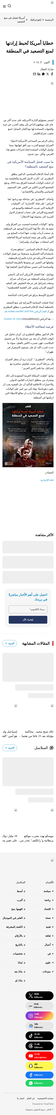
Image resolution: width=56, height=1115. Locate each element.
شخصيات (19, 954)
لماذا (21, 963)
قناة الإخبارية (47, 480)
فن (49, 953)
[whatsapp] (43, 74)
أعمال (47, 944)
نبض (35, 1005)
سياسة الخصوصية (45, 1098)
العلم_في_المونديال (13, 918)
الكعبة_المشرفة (15, 927)
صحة (48, 918)
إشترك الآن (28, 619)
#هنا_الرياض (40, 311)
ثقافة (48, 935)
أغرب (21, 900)
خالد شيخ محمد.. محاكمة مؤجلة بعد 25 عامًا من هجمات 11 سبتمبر (36, 734)
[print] (52, 74)
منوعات (47, 971)
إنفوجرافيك (35, 19)
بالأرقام (20, 936)
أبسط (21, 891)
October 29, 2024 (12, 319)
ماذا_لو (20, 980)
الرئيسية (49, 19)
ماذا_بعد (19, 971)
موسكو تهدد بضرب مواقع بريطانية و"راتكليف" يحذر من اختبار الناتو (37, 838)
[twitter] (47, 74)
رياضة (47, 900)
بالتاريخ (20, 945)
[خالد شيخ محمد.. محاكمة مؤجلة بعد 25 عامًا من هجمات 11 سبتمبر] (35, 714)
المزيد (11, 643)
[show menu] (4, 6)
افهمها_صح (18, 909)
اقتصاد (47, 909)
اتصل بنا (20, 1098)
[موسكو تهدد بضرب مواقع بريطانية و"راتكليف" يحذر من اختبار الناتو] (35, 819)
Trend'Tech (49, 1104)
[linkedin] (38, 74)
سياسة (47, 891)
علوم (48, 962)
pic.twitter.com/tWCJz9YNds (19, 311)
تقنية (48, 927)
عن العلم (31, 1098)
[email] (34, 74)
